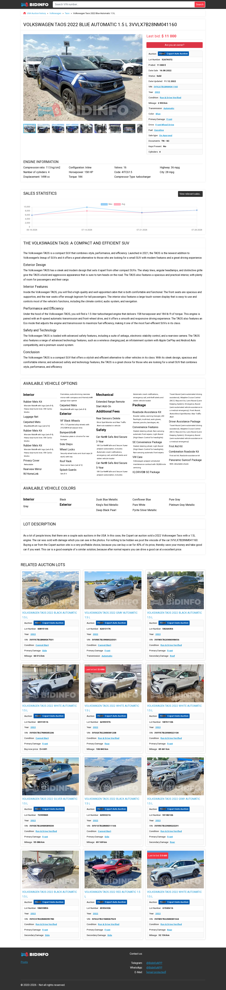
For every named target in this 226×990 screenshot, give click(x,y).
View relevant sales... (190, 194)
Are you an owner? (174, 45)
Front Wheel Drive (164, 124)
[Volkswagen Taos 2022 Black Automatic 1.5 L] (50, 590)
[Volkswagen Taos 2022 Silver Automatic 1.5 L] (50, 776)
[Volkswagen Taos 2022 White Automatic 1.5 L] (50, 683)
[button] (139, 36)
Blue (158, 113)
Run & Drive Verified (170, 97)
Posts (24, 962)
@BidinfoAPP (154, 963)
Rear (107, 743)
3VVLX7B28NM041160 (166, 86)
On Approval (165, 135)
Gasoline (159, 130)
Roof (172, 655)
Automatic (168, 108)
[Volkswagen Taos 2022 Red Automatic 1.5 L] (113, 870)
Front (169, 119)
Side (44, 650)
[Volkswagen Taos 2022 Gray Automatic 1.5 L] (113, 590)
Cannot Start (42, 645)
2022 (157, 92)
